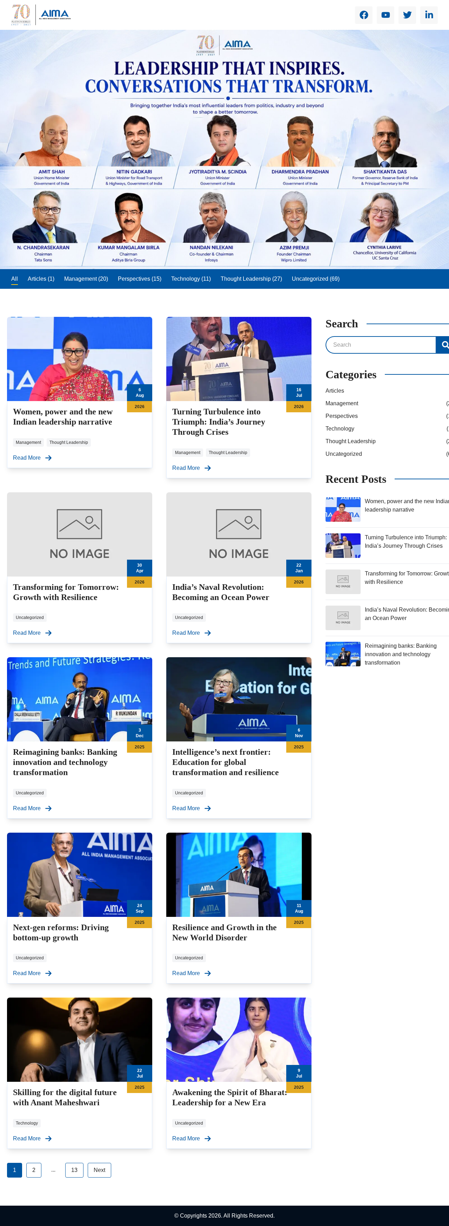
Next (99, 1170)
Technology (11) (191, 279)
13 (74, 1170)
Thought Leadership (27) (251, 279)
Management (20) (86, 279)
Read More (27, 458)
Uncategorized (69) (316, 279)
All (14, 279)
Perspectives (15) (139, 279)
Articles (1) (41, 279)
